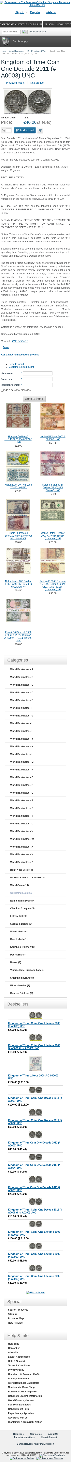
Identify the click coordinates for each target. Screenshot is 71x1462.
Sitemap (12, 1314)
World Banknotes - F (21, 708)
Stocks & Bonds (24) (21, 923)
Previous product (13, 82)
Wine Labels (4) (18, 931)
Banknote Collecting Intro (22, 1391)
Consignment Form (19, 1409)
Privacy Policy (16, 1369)
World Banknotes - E (21, 700)
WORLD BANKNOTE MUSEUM (27, 877)
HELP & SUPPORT (35, 24)
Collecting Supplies (21, 893)
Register (35, 12)
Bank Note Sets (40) (21, 870)
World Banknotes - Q (21, 792)
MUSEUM (49, 24)
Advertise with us (18, 1417)
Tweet (6, 347)
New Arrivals (15, 1322)
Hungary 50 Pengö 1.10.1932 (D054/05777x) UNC (18, 439)
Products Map (16, 1318)
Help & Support (16, 1361)
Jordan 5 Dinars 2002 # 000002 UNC (52, 438)
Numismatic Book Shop (21, 1387)
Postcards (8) (17, 954)
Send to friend (16, 364)
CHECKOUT (21, 24)
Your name (7, 373)
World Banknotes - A (21, 669)
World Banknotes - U (21, 823)
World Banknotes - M (22, 762)
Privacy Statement (18, 1378)
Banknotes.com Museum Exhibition (35, 1444)
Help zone (13, 1343)
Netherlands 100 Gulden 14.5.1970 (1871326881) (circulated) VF (18, 584)
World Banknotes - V (21, 831)
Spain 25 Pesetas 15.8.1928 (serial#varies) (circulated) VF (18, 536)
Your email (6, 379)
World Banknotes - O (21, 777)
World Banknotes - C (21, 684)
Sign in (19, 12)
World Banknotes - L (21, 754)
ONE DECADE (20, 341)
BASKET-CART (7, 24)
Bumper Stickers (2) (21, 993)
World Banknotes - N (21, 769)
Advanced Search (37, 31)
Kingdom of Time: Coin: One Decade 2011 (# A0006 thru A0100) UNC (35, 1211)
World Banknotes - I (21, 731)
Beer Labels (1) (18, 939)
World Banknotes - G (21, 715)
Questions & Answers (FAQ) (23, 1374)
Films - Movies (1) (20, 985)
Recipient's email (10, 385)
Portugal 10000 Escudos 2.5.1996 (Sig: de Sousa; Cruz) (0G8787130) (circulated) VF (53, 585)
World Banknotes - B (21, 677)
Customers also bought (21, 367)
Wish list (51, 12)
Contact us (14, 1348)
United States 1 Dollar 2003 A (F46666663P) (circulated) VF (52, 536)
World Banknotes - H (21, 723)
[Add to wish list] (40, 130)
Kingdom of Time (39, 51)
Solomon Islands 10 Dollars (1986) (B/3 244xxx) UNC (53, 487)
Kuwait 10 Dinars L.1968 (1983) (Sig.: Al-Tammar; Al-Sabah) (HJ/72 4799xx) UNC (18, 636)
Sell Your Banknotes (19, 1404)
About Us (13, 1352)
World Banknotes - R (21, 800)
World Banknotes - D (21, 692)
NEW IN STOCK (64, 24)
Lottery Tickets (18, 916)
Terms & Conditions (19, 1365)
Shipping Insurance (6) (22, 977)
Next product (39, 82)
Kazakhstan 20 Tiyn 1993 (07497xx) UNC (18, 486)
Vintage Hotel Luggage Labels (27, 970)
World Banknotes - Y (21, 854)
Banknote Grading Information (25, 1396)
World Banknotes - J (21, 738)
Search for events (18, 1309)
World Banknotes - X (21, 846)
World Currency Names (21, 1400)
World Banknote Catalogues (23, 1383)
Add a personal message (17, 390)
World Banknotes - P (21, 785)
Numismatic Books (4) (22, 900)
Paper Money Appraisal (21, 1413)
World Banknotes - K (19, 51)
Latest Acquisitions (19, 1356)
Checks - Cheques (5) (22, 908)
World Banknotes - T (21, 816)
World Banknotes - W (22, 839)
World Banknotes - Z (21, 862)
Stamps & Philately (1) (22, 947)
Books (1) (15, 962)
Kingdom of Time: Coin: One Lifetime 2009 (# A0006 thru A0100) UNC (34, 1047)
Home (4, 51)
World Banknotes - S (21, 808)
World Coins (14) (19, 885)
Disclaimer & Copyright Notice (25, 1422)
